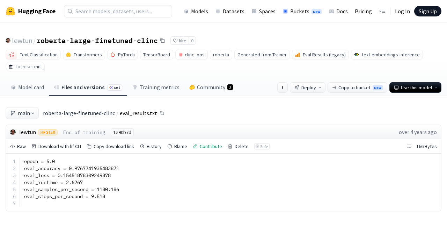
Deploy (308, 87)
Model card (31, 87)
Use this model (416, 87)
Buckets (305, 11)
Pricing (363, 11)
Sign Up (428, 11)
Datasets (233, 11)
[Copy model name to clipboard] (162, 40)
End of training (84, 132)
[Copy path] (162, 113)
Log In (402, 11)
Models (199, 11)
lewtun (22, 40)
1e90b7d (122, 132)
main (24, 113)
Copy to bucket (359, 87)
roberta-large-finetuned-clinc (97, 40)
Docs (342, 11)
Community (214, 87)
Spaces (267, 11)
